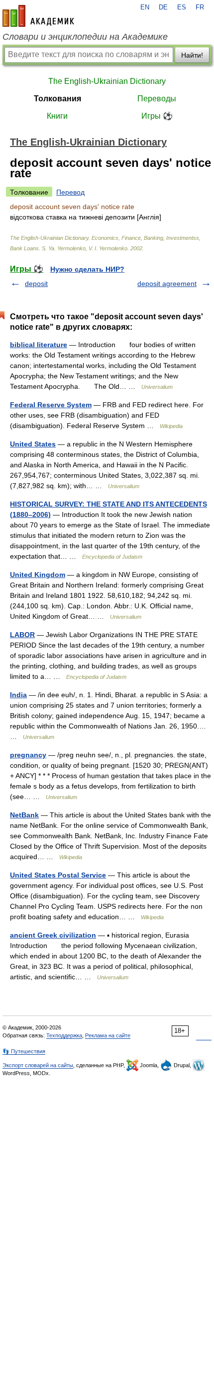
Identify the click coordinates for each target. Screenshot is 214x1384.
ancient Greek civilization (53, 935)
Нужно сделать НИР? (87, 269)
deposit (36, 284)
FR (200, 7)
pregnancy (28, 755)
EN (144, 7)
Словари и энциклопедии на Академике (85, 37)
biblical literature (38, 345)
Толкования (57, 98)
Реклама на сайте (107, 1035)
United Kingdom (37, 575)
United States (33, 444)
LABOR (22, 635)
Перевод (70, 192)
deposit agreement (167, 284)
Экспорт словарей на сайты (37, 1065)
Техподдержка (64, 1035)
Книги (57, 116)
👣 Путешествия (23, 1051)
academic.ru (38, 16)
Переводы (156, 98)
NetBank (24, 815)
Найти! (192, 55)
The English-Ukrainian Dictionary (107, 81)
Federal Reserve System (51, 405)
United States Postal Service (58, 875)
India (18, 695)
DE (163, 7)
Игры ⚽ (157, 116)
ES (181, 7)
